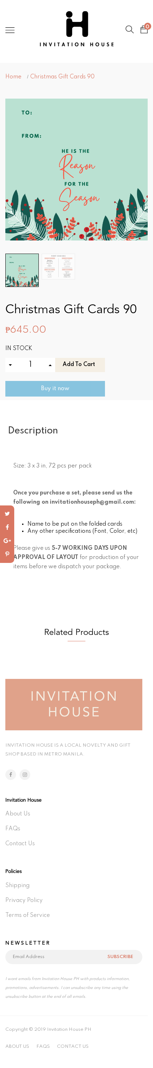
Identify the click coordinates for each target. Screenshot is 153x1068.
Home (13, 77)
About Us (17, 814)
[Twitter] (7, 514)
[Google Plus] (7, 541)
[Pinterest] (7, 554)
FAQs (12, 829)
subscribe (120, 956)
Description (33, 431)
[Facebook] (7, 527)
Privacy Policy (24, 900)
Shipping (17, 886)
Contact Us (20, 844)
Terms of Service (27, 915)
